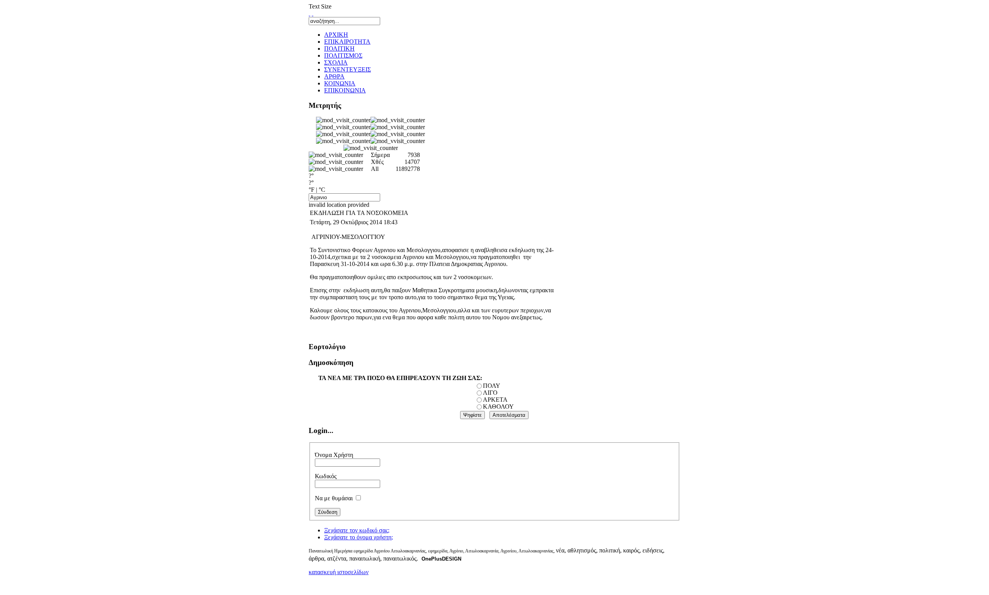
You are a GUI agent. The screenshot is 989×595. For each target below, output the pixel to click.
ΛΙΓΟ (490, 392)
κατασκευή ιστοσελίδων (339, 572)
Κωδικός (325, 476)
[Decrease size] (312, 13)
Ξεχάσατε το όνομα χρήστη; (358, 537)
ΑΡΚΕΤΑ (495, 399)
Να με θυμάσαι (334, 498)
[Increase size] (309, 13)
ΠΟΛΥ (491, 385)
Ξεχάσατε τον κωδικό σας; (356, 530)
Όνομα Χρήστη (334, 455)
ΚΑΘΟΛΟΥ (498, 406)
